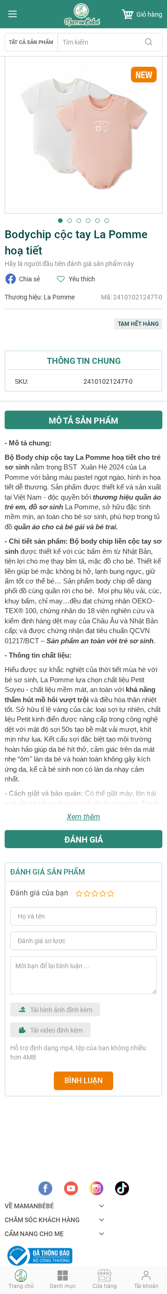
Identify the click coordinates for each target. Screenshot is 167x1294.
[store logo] (83, 15)
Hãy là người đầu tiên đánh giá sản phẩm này (69, 263)
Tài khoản (146, 1286)
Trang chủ (21, 1286)
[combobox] (110, 42)
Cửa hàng (104, 1286)
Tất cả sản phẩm (31, 42)
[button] (60, 220)
